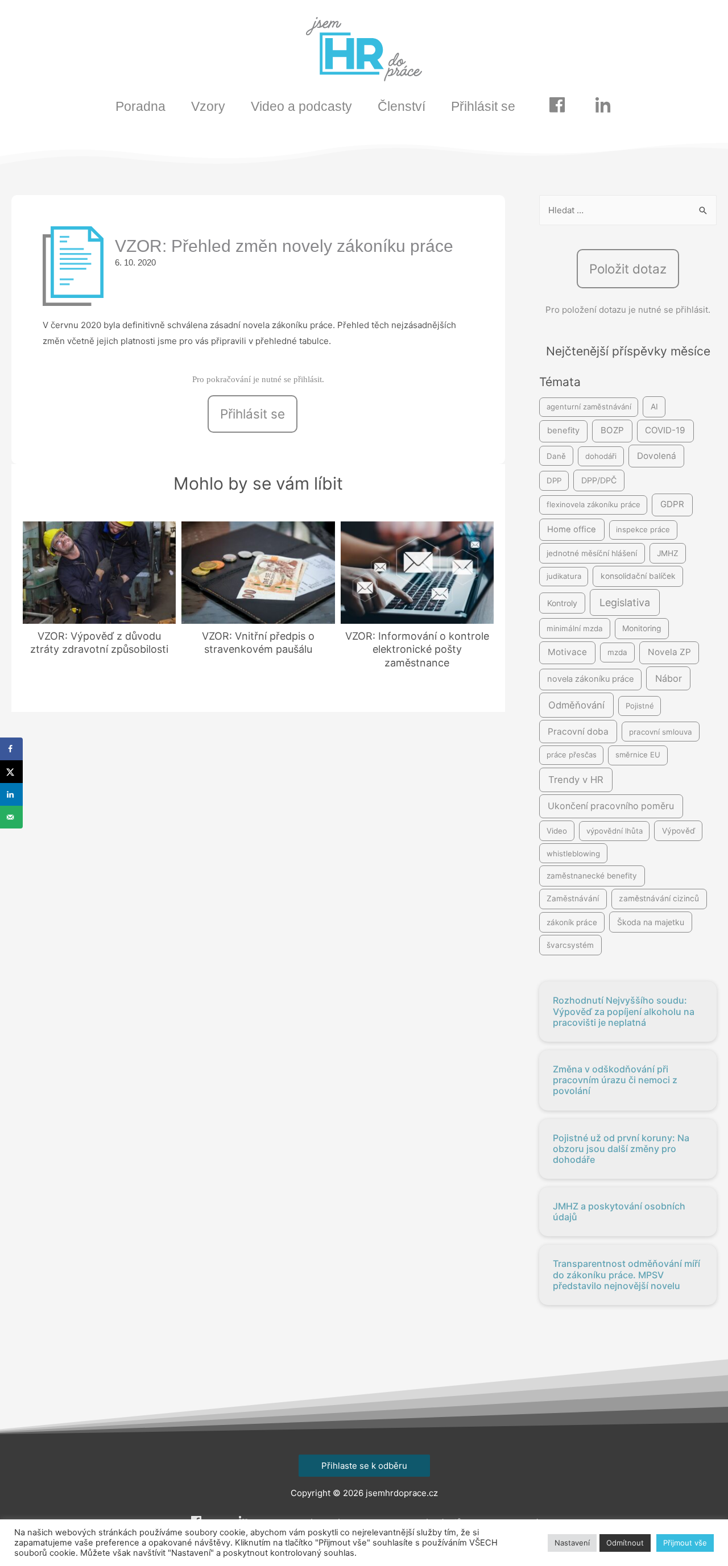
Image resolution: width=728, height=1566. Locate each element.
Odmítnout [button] (625, 1542)
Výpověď (678, 830)
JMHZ (668, 553)
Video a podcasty (301, 107)
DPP (554, 480)
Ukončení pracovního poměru (611, 806)
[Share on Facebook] (11, 749)
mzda (617, 652)
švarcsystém (570, 945)
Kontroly (562, 603)
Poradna (140, 107)
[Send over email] (11, 817)
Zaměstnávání (573, 898)
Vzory (208, 107)
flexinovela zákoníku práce (593, 504)
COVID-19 (665, 430)
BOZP (612, 430)
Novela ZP (669, 652)
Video (557, 830)
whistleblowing (573, 853)
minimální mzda (575, 628)
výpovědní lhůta (614, 830)
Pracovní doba (578, 731)
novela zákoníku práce (590, 679)
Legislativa (624, 602)
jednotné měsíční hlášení (592, 553)
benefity (563, 430)
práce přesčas (572, 754)
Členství (401, 107)
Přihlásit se (483, 107)
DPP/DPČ (599, 480)
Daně (556, 456)
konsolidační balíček (638, 576)
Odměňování (576, 705)
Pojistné (640, 705)
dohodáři (601, 456)
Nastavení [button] (572, 1542)
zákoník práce (572, 922)
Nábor (668, 678)
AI (654, 406)
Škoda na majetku (650, 922)
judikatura (564, 576)
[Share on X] (11, 771)
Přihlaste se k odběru (364, 1465)
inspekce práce (643, 529)
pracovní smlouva (660, 731)
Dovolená (656, 455)
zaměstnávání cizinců (659, 898)
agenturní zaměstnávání (589, 406)
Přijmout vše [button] (685, 1542)
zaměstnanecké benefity (592, 875)
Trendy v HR (575, 779)
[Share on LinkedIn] (11, 794)
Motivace (567, 652)
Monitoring (641, 628)
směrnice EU (637, 754)
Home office (571, 529)
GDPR (672, 504)
